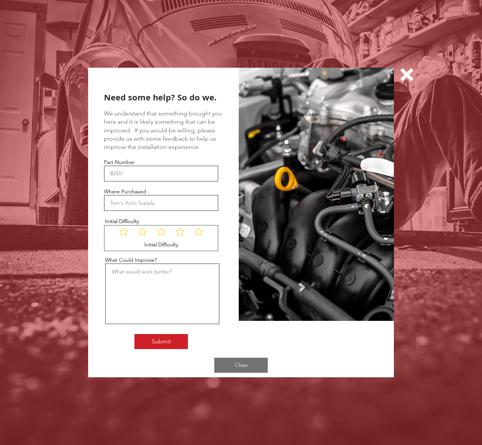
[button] (406, 75)
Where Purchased (125, 191)
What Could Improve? (131, 260)
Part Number (119, 162)
